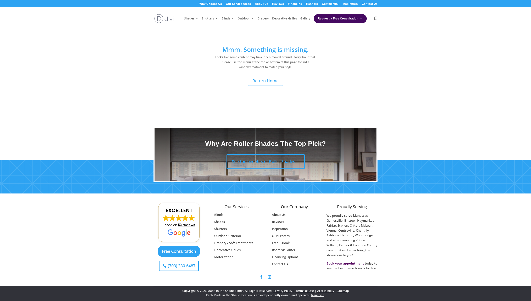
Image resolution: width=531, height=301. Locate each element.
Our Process (281, 236)
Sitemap (343, 291)
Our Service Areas (238, 3)
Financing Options (285, 257)
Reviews (278, 3)
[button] (179, 222)
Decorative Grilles (227, 250)
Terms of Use (305, 291)
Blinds (218, 215)
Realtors (312, 3)
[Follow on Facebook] (261, 277)
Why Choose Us (210, 3)
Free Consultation (179, 251)
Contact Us (370, 3)
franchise (317, 295)
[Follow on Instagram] (269, 277)
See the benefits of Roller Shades (263, 161)
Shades (219, 222)
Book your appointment (345, 263)
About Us (261, 3)
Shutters (220, 229)
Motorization (223, 257)
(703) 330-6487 (181, 265)
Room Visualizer (283, 250)
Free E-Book (281, 243)
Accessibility (325, 291)
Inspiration (350, 3)
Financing (295, 3)
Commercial (330, 3)
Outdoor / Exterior (227, 236)
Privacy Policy (282, 291)
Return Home (265, 80)
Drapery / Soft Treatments (233, 243)
